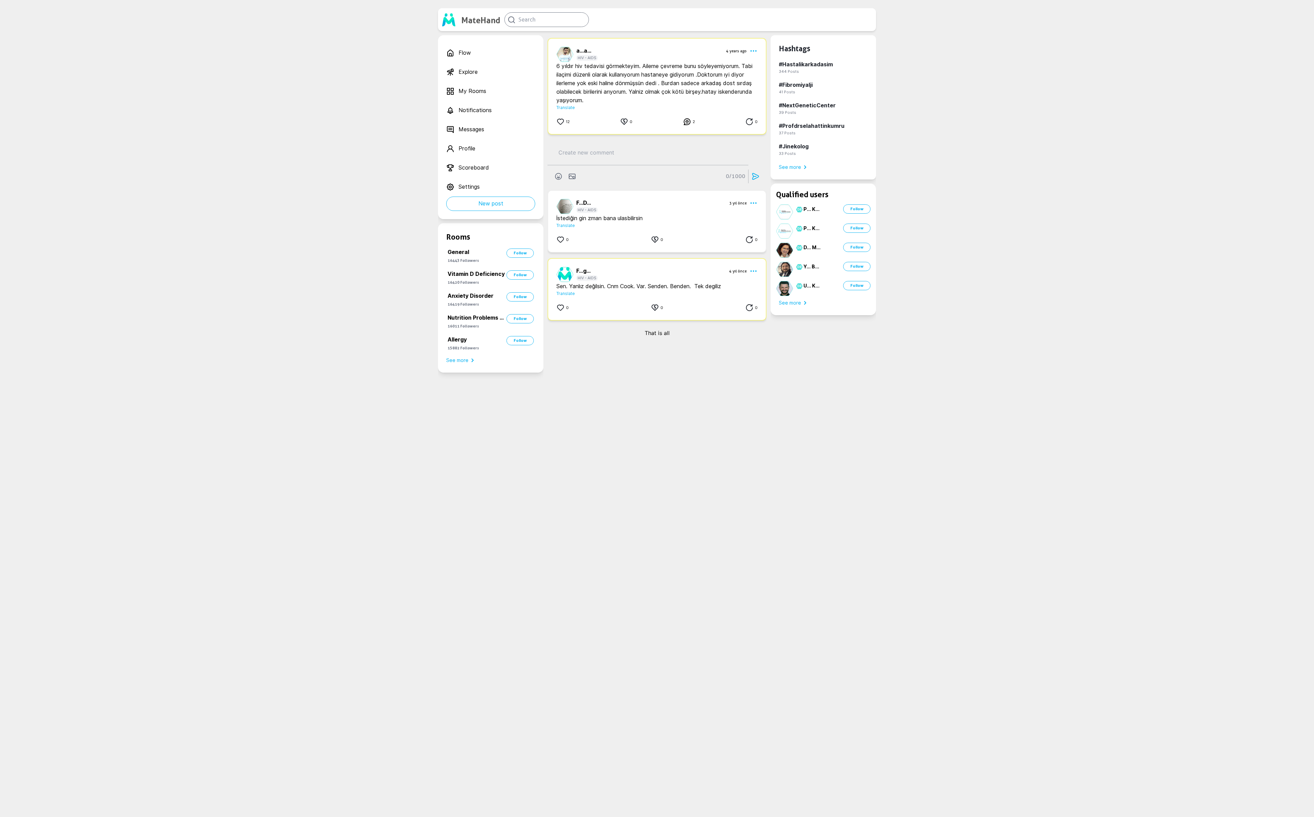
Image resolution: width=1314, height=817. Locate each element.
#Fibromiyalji (796, 85)
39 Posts (787, 112)
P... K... (811, 209)
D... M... (812, 247)
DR (798, 209)
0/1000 (735, 176)
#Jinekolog (794, 146)
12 (568, 121)
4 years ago (736, 51)
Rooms (458, 236)
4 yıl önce (738, 271)
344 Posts (789, 71)
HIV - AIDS (587, 57)
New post (490, 203)
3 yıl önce (738, 203)
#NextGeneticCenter (807, 105)
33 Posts (787, 153)
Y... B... (811, 266)
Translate (565, 107)
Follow (520, 253)
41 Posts (787, 92)
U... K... (811, 286)
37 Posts (787, 133)
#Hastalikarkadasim (806, 64)
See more (457, 360)
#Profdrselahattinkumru (812, 126)
